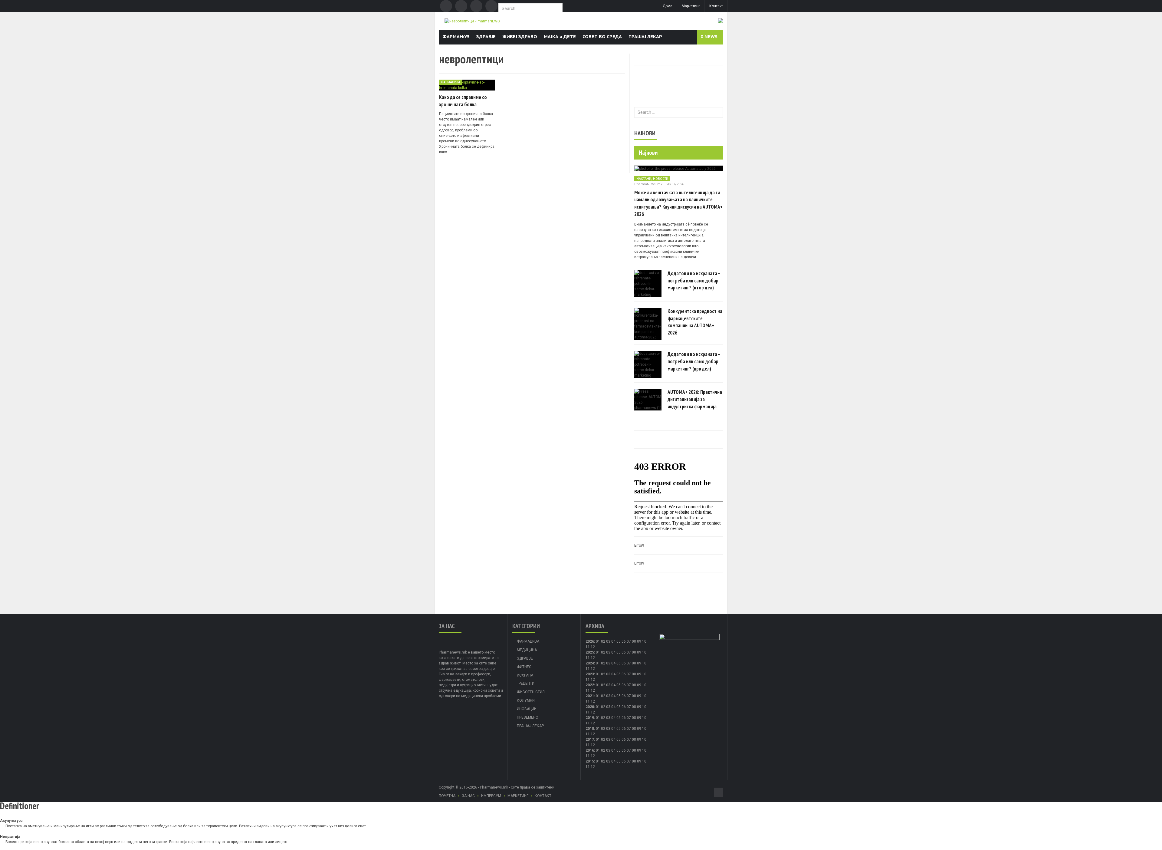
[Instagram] (491, 6)
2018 (590, 728)
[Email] (476, 6)
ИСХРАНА (525, 675)
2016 (590, 750)
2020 (590, 707)
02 (603, 641)
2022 (590, 685)
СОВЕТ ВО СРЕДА (602, 36)
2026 (590, 641)
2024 (590, 663)
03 (608, 641)
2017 (590, 739)
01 (598, 641)
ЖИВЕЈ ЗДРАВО (519, 36)
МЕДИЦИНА (527, 650)
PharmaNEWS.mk (648, 184)
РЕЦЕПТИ (526, 683)
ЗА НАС (468, 796)
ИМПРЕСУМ (491, 796)
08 (634, 652)
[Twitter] (461, 6)
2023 (590, 674)
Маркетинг (691, 6)
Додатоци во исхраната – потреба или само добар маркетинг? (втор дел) (694, 280)
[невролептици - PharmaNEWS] (472, 21)
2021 (590, 696)
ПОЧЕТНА (447, 796)
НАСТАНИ (643, 178)
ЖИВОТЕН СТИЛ (531, 692)
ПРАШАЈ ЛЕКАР (645, 36)
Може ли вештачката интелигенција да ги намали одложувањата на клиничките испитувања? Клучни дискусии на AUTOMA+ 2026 (678, 203)
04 (613, 641)
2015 (590, 761)
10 (644, 652)
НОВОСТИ (660, 178)
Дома (667, 6)
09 (639, 652)
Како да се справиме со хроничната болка (463, 101)
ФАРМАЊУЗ (456, 36)
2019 (590, 718)
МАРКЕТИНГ (517, 796)
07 (629, 641)
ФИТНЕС (524, 667)
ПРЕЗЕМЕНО (527, 717)
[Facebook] (446, 6)
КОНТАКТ (543, 796)
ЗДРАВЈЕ (486, 36)
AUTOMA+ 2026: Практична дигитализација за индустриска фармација (695, 399)
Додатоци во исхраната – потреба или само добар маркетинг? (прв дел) (694, 361)
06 (624, 641)
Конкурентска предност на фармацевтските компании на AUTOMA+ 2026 (695, 322)
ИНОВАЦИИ (527, 709)
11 (588, 658)
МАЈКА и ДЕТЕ (560, 36)
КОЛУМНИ (526, 700)
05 (618, 641)
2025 (590, 652)
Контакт (716, 6)
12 (593, 658)
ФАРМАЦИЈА (450, 82)
